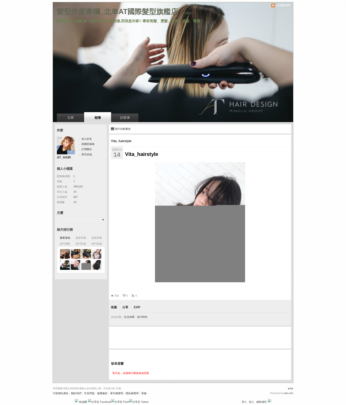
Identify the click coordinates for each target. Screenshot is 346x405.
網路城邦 (261, 401)
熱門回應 (81, 243)
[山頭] (65, 265)
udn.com (288, 393)
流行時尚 (142, 316)
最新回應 (81, 237)
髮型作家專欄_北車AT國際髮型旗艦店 (117, 11)
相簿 (98, 117)
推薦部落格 (88, 144)
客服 (144, 393)
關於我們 (76, 393)
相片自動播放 (123, 128)
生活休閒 (129, 316)
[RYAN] (65, 254)
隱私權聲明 (132, 393)
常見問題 (89, 393)
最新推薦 (97, 237)
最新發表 (65, 237)
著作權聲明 (116, 393)
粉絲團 (83, 401)
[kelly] (97, 254)
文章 (70, 117)
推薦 (114, 307)
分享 (125, 307)
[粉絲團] (76, 400)
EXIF (137, 307)
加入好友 (86, 138)
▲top (290, 388)
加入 (251, 401)
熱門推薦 (97, 243)
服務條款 (102, 393)
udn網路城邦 (283, 5)
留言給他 (86, 154)
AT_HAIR (64, 157)
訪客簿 (125, 117)
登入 (244, 401)
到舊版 (187, 13)
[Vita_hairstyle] (75, 254)
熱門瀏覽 (65, 243)
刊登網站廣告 (60, 393)
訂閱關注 (86, 149)
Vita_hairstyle (121, 141)
